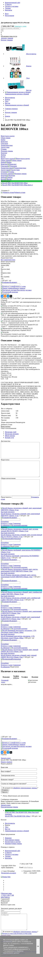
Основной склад (4, 681)
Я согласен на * (20, 932)
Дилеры (8, 8)
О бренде (8, 4)
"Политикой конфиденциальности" (15, 949)
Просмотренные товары (9, 807)
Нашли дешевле (19, 288)
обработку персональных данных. (25, 788)
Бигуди (28, 90)
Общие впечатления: (8, 478)
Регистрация (9, 15)
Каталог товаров (7, 38)
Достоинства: (5, 441)
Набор (3, 162)
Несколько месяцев (12, 434)
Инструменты (31, 54)
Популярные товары (12, 840)
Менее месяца (10, 436)
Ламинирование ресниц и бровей (17, 94)
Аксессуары (5, 170)
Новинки (8, 838)
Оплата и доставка (11, 6)
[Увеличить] (14, 183)
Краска (28, 66)
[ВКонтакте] (2, 296)
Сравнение (17, 523)
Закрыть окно (6, 758)
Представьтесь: (6, 497)
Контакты (8, 10)
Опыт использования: (8, 428)
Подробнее (5, 521)
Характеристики (7, 168)
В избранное (5, 525)
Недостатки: (5, 460)
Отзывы (4, 172)
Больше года (9, 437)
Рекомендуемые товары (13, 843)
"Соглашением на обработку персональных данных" (13, 952)
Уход (28, 78)
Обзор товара (5, 160)
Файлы (3, 177)
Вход (7, 14)
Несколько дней (10, 432)
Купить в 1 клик (20, 286)
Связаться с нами (20, 26)
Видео (3, 179)
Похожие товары (7, 173)
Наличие (4, 175)
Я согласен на (20, 788)
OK (38, 946)
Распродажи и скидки (13, 842)
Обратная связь (6, 893)
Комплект (4, 164)
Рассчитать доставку (24, 290)
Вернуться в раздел (8, 158)
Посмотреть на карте (8, 873)
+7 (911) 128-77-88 (7, 895)
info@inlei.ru (28, 867)
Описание (4, 166)
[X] (11, 296)
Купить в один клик (24, 933)
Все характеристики (8, 260)
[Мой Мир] (8, 296)
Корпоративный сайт (12, 2)
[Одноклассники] (5, 296)
